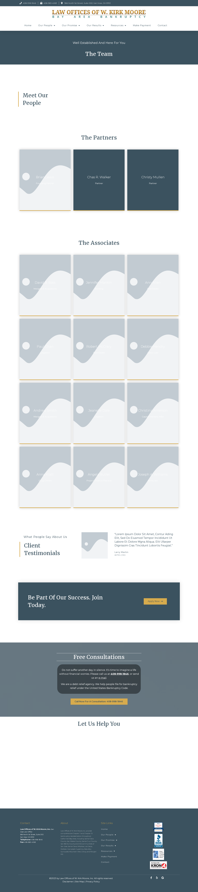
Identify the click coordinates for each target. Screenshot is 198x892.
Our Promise (69, 25)
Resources (117, 25)
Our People (45, 25)
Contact (162, 25)
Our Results (94, 25)
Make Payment (142, 25)
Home (28, 25)
